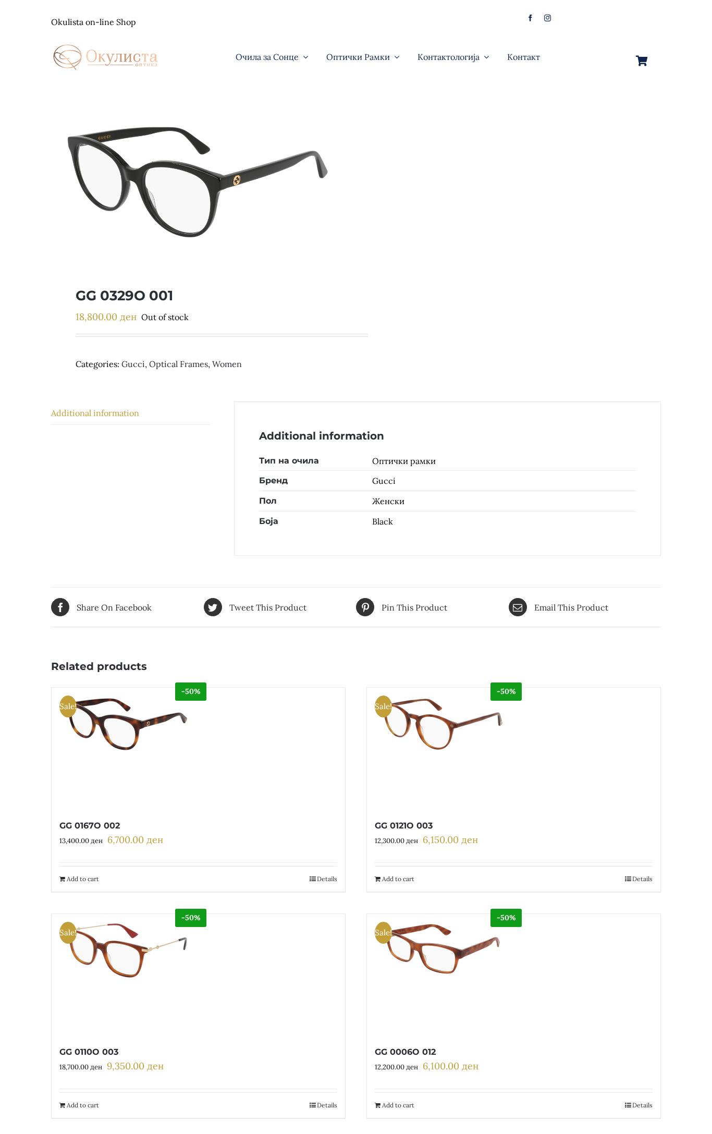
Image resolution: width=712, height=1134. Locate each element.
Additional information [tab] (95, 413)
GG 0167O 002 (89, 826)
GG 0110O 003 (88, 1052)
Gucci (133, 364)
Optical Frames (178, 364)
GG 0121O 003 (404, 826)
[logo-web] (106, 41)
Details (327, 879)
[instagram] (547, 18)
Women (227, 364)
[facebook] (530, 18)
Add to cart (83, 879)
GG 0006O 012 (405, 1052)
